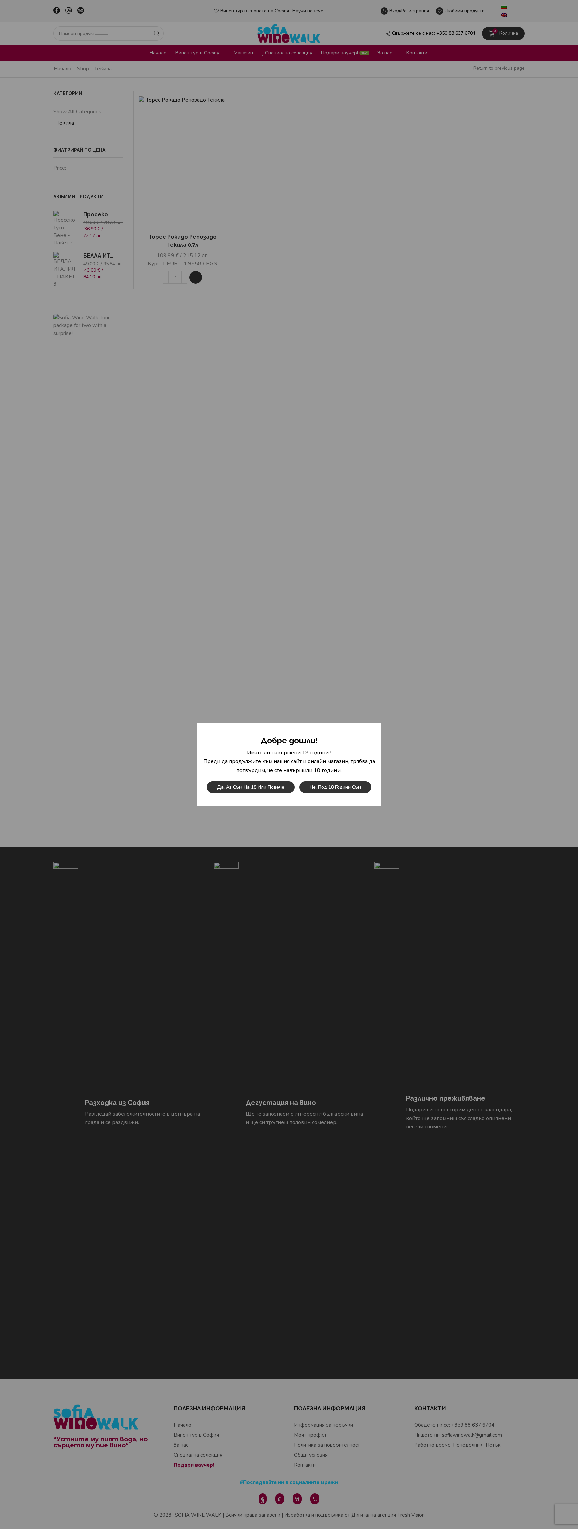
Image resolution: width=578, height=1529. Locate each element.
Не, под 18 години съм (335, 787)
